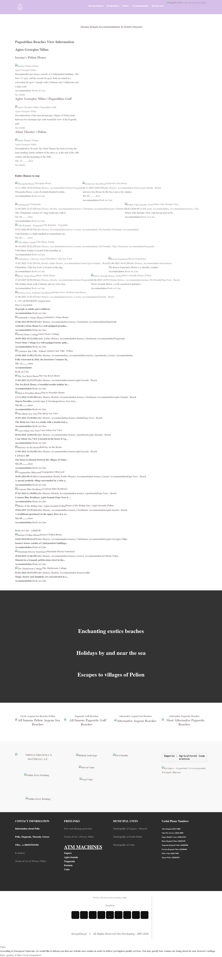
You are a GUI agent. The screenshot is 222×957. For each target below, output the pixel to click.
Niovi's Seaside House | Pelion (136, 275)
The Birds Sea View (48, 413)
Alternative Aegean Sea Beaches (135, 716)
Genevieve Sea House (116, 183)
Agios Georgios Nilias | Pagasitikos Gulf (43, 98)
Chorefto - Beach (106, 296)
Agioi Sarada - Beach (150, 187)
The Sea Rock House (49, 375)
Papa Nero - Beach (171, 279)
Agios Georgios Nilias (25, 70)
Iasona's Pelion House (30, 57)
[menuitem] (95, 5)
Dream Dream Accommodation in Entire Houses (111, 26)
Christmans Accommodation (96, 208)
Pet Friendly (104, 229)
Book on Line (38, 90)
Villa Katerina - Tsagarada (55, 224)
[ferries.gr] (38, 798)
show (30, 160)
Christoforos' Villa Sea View (58, 258)
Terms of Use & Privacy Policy (30, 861)
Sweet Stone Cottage (48, 334)
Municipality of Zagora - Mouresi (130, 828)
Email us (110, 905)
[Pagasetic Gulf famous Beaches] (86, 721)
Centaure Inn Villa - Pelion (59, 350)
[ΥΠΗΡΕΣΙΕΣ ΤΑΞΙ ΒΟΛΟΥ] (86, 779)
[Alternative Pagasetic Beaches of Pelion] (184, 721)
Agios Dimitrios (117, 208)
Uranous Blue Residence (55, 488)
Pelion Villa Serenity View (166, 204)
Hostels (53, 208)
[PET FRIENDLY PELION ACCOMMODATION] (120, 755)
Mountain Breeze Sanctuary (60, 551)
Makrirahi (111, 321)
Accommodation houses (61, 187)
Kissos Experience (137, 258)
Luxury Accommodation (157, 208)
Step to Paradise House (53, 392)
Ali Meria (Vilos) (110, 556)
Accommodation (59, 355)
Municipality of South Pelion (127, 836)
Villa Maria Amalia (45, 241)
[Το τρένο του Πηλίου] (86, 755)
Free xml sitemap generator (78, 828)
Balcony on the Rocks (51, 447)
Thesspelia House (42, 183)
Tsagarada (78, 187)
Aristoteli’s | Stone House (56, 317)
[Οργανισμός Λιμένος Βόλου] (86, 767)
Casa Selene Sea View (51, 430)
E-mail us (20, 853)
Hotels (56, 476)
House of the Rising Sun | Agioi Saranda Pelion (90, 505)
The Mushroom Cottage (54, 568)
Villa (196, 208)
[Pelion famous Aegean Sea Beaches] (37, 721)
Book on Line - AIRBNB (28, 530)
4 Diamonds (35, 204)
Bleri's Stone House (45, 275)
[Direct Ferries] (36, 774)
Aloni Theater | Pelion (30, 131)
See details (20, 94)
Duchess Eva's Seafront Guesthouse (69, 292)
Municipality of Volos (124, 844)
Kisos (169, 263)
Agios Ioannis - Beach (97, 263)
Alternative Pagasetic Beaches (184, 716)
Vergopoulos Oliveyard (52, 472)
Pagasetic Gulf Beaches (86, 716)
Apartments (100, 355)
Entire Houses (42, 187)
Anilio (87, 572)
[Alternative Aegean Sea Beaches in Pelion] (135, 720)
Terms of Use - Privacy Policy (79, 836)
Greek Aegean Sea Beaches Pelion (37, 716)
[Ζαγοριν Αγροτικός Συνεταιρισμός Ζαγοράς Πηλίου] (184, 770)
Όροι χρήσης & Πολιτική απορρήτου (21, 955)
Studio (79, 417)
